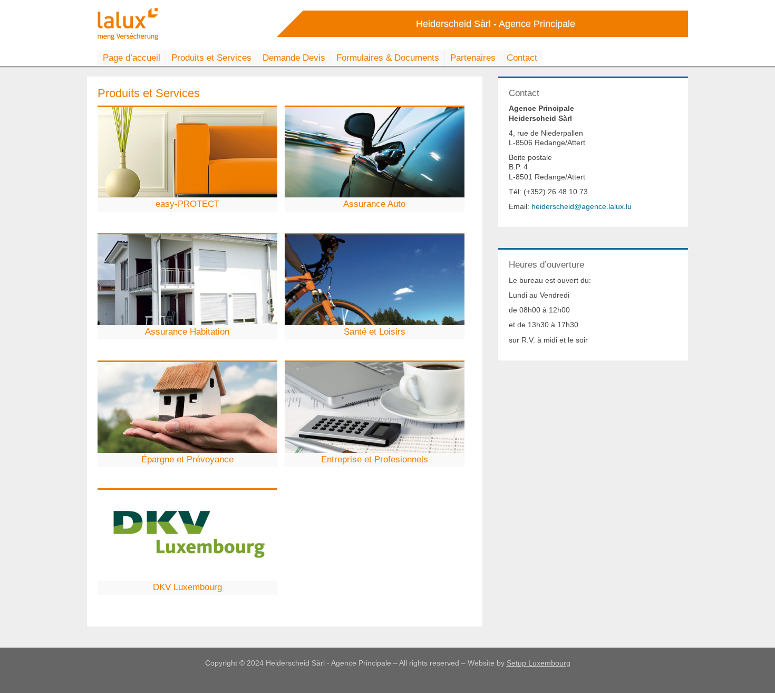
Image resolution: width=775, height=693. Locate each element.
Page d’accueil (131, 58)
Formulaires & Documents (387, 58)
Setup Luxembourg (538, 663)
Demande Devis (294, 58)
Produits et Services (211, 58)
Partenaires (473, 58)
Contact (522, 58)
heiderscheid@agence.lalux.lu (581, 206)
